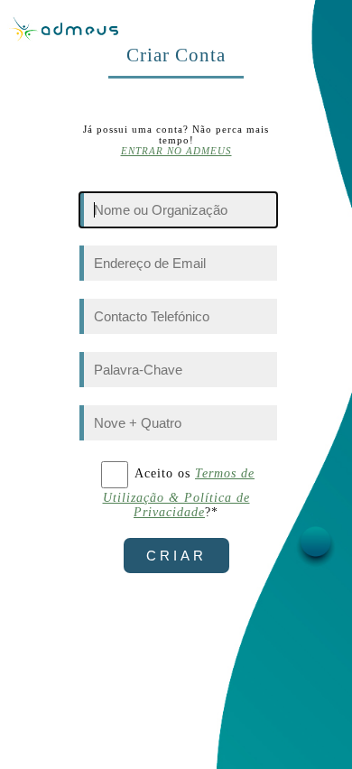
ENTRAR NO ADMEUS (176, 150)
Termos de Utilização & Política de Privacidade (179, 493)
